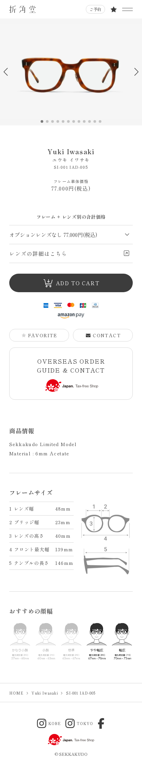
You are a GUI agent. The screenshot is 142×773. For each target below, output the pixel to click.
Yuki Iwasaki (71, 155)
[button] (136, 72)
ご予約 (95, 9)
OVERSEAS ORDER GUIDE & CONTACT (71, 365)
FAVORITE (42, 335)
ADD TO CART (78, 283)
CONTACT (107, 335)
